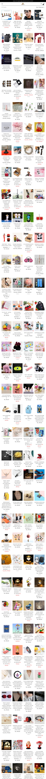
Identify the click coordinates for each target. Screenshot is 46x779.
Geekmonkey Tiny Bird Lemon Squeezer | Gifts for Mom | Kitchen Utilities (39, 659)
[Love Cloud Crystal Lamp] (29, 560)
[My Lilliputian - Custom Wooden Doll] (39, 38)
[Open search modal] (41, 4)
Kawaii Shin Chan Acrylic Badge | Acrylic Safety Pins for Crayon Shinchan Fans (17, 754)
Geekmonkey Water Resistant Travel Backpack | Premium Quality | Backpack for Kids (6, 505)
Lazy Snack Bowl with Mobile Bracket (39, 397)
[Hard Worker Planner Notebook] (6, 432)
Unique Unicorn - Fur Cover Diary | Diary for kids (6, 354)
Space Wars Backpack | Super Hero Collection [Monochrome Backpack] (39, 569)
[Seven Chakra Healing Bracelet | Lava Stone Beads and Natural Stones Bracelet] (18, 675)
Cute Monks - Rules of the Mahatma (17, 314)
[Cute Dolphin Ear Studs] (18, 432)
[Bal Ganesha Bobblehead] (39, 518)
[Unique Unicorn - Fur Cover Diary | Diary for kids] (6, 347)
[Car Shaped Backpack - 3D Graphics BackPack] (39, 432)
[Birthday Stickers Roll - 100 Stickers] (6, 84)
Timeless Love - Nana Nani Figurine (17, 225)
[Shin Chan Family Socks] (29, 326)
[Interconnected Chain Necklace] (18, 496)
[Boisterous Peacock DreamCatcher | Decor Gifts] (18, 38)
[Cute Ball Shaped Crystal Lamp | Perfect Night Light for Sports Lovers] (6, 745)
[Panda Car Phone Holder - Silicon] (39, 172)
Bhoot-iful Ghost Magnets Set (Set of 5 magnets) (17, 397)
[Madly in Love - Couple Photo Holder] (29, 172)
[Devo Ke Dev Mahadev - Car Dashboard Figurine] (6, 150)
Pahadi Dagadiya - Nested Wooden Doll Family (17, 245)
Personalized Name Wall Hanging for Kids (17, 636)
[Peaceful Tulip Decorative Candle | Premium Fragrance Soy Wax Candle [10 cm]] (39, 675)
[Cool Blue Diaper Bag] (29, 409)
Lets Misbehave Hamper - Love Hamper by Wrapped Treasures (6, 203)
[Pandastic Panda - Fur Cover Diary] (39, 238)
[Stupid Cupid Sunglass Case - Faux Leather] (29, 306)
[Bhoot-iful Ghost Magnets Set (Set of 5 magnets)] (18, 389)
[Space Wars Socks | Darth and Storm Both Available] (39, 368)
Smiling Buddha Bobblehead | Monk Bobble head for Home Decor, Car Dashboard (28, 754)
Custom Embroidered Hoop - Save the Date (39, 135)
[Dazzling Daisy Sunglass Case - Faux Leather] (39, 347)
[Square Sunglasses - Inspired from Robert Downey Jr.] (29, 15)
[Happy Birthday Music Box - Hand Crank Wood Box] (29, 127)
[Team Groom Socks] (39, 283)
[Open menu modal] (2, 4)
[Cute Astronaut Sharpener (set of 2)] (6, 389)
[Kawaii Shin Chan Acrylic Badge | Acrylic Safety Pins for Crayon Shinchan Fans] (18, 745)
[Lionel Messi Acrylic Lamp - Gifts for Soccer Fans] (39, 605)
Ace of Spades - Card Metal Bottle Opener (17, 92)
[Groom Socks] (39, 474)
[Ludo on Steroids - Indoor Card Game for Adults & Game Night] (6, 629)
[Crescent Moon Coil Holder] (29, 38)
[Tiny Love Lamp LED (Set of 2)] (29, 474)
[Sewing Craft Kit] (39, 194)
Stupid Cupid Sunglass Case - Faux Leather (28, 314)
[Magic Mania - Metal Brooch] (39, 537)
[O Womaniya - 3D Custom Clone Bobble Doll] (6, 15)
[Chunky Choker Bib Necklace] (29, 150)
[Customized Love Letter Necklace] (18, 560)
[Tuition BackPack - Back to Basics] (18, 283)
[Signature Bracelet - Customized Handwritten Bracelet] (39, 59)
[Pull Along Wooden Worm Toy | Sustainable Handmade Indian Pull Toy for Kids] (29, 719)
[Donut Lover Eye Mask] (29, 260)
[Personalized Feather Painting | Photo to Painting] (29, 194)
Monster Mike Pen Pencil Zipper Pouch (17, 376)
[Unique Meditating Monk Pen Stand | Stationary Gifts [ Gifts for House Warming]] (29, 605)
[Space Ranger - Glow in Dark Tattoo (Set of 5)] (6, 59)
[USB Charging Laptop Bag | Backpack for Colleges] (6, 38)
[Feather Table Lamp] (29, 283)
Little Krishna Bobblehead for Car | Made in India (28, 225)
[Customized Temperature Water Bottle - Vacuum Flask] (18, 409)
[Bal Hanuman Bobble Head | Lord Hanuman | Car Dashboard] (18, 650)
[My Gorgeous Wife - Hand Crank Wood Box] (29, 238)
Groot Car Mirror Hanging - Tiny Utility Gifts (6, 590)
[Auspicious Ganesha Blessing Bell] (29, 537)
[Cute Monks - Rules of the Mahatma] (18, 306)
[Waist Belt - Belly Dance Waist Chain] (6, 238)
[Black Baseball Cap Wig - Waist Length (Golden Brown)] (39, 150)
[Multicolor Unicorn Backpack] (18, 326)
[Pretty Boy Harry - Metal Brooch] (6, 518)
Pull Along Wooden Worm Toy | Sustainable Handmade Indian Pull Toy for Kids (28, 728)
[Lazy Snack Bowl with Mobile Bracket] (39, 389)
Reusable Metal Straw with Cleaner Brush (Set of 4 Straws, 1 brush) (39, 93)
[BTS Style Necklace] (6, 455)
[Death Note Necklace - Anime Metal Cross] (29, 455)
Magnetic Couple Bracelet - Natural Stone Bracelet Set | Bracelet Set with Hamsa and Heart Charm (39, 729)
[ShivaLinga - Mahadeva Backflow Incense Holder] (6, 537)
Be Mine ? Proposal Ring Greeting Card (39, 463)
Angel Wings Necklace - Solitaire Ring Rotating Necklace (6, 483)
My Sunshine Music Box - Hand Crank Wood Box (17, 180)
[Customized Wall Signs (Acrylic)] (39, 107)
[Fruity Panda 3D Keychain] (18, 605)
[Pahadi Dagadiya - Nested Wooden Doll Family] (18, 238)
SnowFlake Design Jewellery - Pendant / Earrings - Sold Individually (6, 728)
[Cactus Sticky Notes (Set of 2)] (29, 107)
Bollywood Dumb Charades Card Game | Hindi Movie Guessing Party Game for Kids (39, 418)
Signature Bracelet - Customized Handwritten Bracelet (39, 68)
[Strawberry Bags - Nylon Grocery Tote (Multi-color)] (39, 306)
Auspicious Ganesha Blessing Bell (28, 545)
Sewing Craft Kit (39, 200)
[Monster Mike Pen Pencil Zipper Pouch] (18, 368)
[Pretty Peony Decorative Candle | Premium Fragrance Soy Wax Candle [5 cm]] (6, 696)
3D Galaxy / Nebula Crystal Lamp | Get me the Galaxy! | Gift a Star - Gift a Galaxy (39, 591)
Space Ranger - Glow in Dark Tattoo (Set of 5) (6, 67)
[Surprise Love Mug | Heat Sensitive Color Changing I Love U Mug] (18, 719)
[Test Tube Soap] (29, 368)
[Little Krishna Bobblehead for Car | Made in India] (29, 217)
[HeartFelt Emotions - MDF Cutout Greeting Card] (18, 107)
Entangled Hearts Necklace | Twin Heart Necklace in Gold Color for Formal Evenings (17, 705)
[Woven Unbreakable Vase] (6, 107)
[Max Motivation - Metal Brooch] (18, 537)
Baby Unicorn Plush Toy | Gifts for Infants (17, 23)
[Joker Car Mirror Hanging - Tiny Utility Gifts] (18, 194)
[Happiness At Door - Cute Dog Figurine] (39, 326)
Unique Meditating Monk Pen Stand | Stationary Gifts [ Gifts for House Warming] (28, 614)
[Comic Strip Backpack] (18, 260)
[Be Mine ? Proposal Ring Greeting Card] (39, 455)
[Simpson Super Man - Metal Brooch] (39, 496)
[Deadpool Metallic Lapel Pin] (6, 605)
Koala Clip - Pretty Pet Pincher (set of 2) (28, 440)
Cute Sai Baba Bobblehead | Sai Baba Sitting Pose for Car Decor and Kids (39, 754)
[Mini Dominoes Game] (6, 409)
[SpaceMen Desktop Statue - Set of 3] (29, 389)
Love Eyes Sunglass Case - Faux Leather (39, 225)
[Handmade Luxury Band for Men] (18, 59)
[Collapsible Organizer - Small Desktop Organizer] (6, 260)
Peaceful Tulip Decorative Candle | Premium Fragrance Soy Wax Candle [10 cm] (39, 684)
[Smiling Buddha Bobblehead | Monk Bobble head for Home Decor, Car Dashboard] (29, 745)
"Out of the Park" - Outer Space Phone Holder (6, 225)
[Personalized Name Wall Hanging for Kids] (18, 629)
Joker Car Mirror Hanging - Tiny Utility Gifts (17, 202)
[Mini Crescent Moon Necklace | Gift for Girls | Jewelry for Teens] (6, 675)
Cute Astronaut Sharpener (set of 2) (6, 397)
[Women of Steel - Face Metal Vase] (18, 347)
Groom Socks (39, 480)
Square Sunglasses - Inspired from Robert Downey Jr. (28, 24)
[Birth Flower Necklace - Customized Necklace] (39, 260)
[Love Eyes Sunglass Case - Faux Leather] (39, 217)
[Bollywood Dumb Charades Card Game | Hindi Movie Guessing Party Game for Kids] (39, 409)
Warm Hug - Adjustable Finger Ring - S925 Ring (6, 135)
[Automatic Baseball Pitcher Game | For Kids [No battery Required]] (39, 629)
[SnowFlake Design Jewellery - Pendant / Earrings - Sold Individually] (6, 719)
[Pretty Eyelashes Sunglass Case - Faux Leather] (29, 347)
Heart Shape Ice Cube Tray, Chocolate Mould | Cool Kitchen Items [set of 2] (6, 659)
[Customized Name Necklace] (29, 59)
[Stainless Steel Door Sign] (29, 84)
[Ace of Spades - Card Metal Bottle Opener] (18, 84)
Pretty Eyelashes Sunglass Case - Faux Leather (28, 354)
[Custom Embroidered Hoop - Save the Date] (39, 127)
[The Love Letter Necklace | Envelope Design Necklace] (18, 127)
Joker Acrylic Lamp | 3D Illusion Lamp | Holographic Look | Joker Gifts (28, 638)
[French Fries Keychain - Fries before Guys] (18, 455)
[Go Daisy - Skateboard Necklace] (18, 474)
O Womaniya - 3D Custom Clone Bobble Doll (6, 23)
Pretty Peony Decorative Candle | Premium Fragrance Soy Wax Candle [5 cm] (6, 705)
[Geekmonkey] (23, 4)
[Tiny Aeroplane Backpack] (6, 326)
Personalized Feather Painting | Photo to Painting (28, 202)
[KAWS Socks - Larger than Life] (18, 518)
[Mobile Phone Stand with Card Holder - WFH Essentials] (18, 150)
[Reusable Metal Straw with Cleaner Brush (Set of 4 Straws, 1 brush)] (39, 84)
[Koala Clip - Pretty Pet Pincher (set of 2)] (29, 432)
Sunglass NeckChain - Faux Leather (39, 23)
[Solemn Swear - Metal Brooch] (6, 560)
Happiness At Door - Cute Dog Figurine (39, 334)
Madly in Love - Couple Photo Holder (28, 180)
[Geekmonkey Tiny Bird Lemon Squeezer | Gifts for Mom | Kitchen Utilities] (39, 650)
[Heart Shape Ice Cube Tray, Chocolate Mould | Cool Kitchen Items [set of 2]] (6, 650)
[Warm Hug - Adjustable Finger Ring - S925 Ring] (6, 127)
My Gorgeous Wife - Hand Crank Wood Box (28, 245)
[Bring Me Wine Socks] (6, 368)
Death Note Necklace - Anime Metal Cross (28, 463)
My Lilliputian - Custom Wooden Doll (39, 46)
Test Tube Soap (28, 374)
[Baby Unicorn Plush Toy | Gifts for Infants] (18, 15)
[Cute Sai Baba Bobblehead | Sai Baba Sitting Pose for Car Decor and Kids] (39, 745)
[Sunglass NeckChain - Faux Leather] (39, 15)
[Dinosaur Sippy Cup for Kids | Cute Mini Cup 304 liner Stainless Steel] (39, 768)
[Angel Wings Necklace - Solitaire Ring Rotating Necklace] (6, 474)
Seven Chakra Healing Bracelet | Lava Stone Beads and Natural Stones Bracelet (17, 684)
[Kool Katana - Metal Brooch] (29, 518)
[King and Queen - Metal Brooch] (29, 496)
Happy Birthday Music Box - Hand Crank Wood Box (28, 135)
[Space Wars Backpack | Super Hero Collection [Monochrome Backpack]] (39, 560)
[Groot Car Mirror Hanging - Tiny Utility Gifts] (6, 582)
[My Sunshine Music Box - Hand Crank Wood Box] (18, 172)
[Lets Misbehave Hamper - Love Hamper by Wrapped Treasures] (6, 194)
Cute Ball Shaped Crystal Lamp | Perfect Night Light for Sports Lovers (6, 754)
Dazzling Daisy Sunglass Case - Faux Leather (39, 354)
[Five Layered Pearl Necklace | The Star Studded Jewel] (29, 675)
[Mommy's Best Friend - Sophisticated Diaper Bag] (6, 172)
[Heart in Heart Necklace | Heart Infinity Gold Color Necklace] (39, 696)
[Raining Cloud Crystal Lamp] (18, 582)
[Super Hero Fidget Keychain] (29, 582)
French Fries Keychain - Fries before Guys (17, 463)
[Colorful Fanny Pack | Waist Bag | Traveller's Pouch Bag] (6, 283)
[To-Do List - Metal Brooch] (6, 306)
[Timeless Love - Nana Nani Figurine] (18, 217)
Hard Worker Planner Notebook (6, 440)
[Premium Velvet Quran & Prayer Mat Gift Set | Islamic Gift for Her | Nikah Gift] (6, 768)
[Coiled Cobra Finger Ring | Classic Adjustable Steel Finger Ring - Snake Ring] (18, 768)
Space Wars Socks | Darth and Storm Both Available (39, 376)
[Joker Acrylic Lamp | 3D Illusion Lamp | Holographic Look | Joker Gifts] (29, 629)
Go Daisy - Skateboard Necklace (17, 482)
